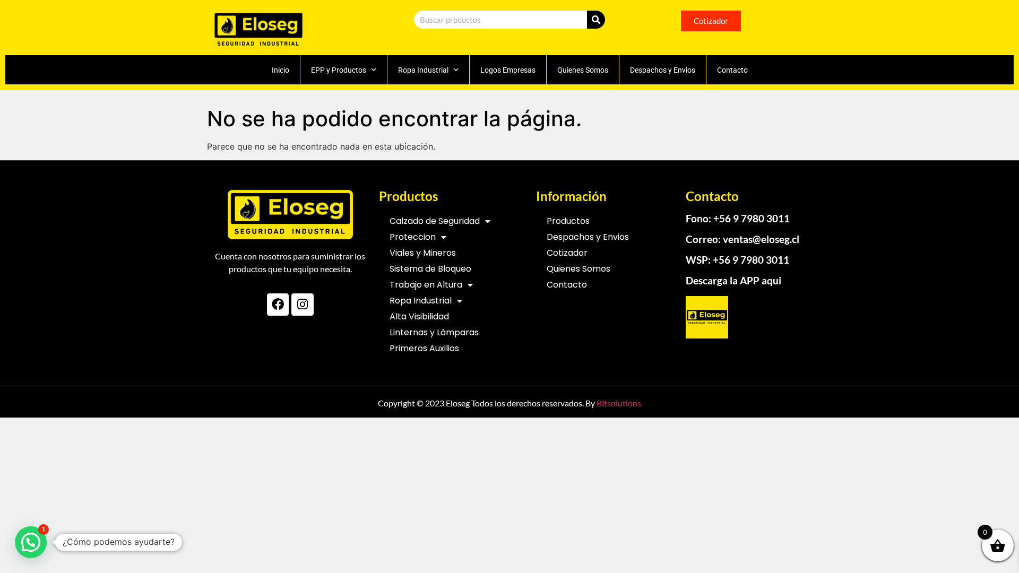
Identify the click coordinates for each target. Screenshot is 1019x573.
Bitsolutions (619, 403)
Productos (568, 221)
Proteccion (413, 237)
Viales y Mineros (423, 253)
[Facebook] (278, 304)
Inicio (280, 70)
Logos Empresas (508, 70)
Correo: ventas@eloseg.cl (742, 239)
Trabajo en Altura (426, 285)
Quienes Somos (582, 70)
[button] (31, 542)
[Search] (596, 20)
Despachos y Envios (662, 70)
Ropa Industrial (423, 70)
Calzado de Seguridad (435, 221)
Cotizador (567, 253)
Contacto (732, 70)
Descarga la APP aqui (733, 280)
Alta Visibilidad (419, 316)
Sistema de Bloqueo (430, 269)
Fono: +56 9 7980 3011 (738, 218)
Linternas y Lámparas (434, 332)
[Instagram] (302, 304)
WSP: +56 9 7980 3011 (737, 260)
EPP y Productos (338, 70)
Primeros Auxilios (424, 348)
